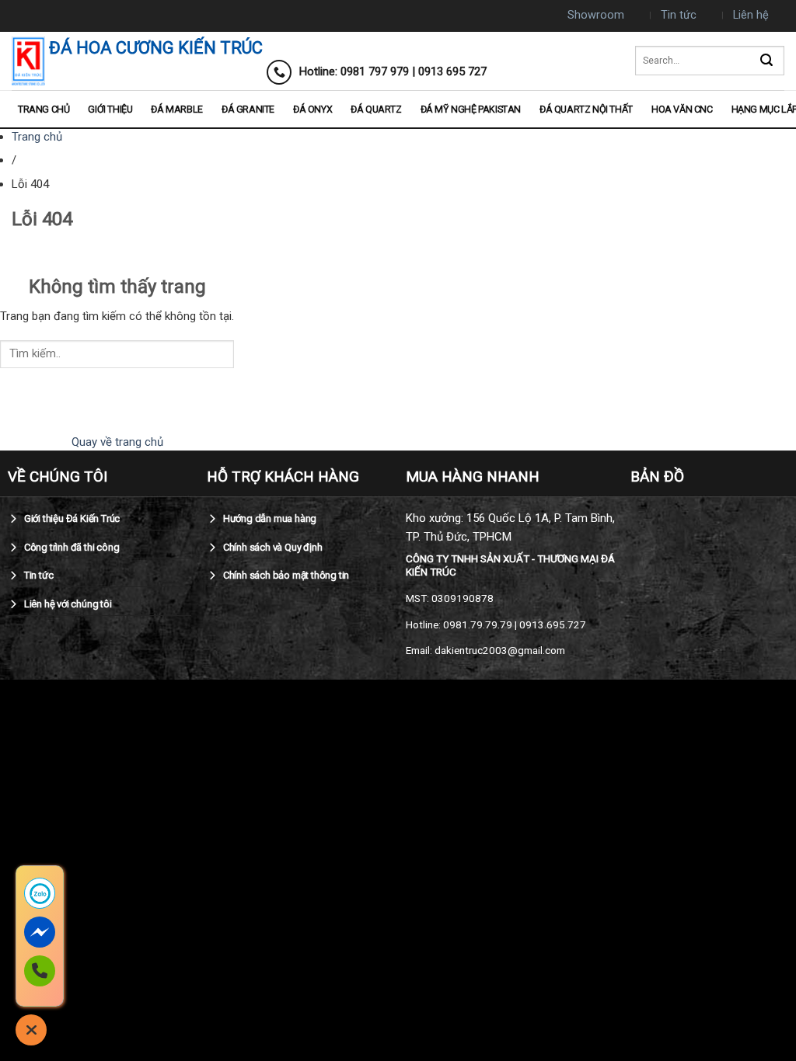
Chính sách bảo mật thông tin (285, 575)
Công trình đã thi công (70, 547)
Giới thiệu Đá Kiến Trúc (71, 518)
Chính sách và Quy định (271, 547)
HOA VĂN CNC (682, 109)
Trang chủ (43, 109)
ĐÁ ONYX (312, 109)
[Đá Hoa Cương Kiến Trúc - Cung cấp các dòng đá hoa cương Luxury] (28, 61)
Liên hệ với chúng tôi (67, 604)
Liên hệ (751, 15)
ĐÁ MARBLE (176, 109)
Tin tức (678, 15)
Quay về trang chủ (117, 442)
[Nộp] (766, 60)
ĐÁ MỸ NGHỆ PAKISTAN (471, 109)
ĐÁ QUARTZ (376, 109)
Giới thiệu (110, 109)
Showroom (595, 15)
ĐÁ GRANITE (248, 109)
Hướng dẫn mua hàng (268, 518)
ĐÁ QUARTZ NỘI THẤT (586, 109)
